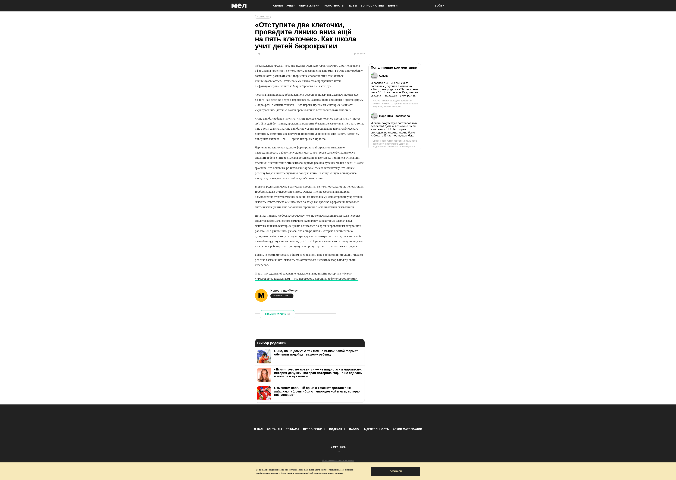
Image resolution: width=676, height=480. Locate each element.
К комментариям (277, 314)
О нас (258, 429)
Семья (278, 5)
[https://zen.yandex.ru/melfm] (318, 416)
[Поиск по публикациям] (427, 6)
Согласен (396, 471)
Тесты (352, 5)
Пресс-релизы (314, 429)
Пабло (354, 429)
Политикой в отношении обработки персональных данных (312, 473)
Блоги (393, 5)
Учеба (291, 5)
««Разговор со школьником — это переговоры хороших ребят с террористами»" (306, 278)
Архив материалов (407, 429)
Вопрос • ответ (373, 5)
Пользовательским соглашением (322, 469)
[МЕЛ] (239, 5)
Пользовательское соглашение (338, 460)
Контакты (274, 429)
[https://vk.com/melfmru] (328, 416)
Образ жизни (309, 5)
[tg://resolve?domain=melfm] (309, 416)
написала (286, 86)
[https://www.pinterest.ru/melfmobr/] (347, 416)
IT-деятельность (376, 429)
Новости (263, 16)
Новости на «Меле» (284, 290)
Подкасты (337, 429)
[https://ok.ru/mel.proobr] (357, 416)
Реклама (292, 429)
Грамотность (333, 5)
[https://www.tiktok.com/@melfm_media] (338, 416)
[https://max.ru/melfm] (367, 416)
